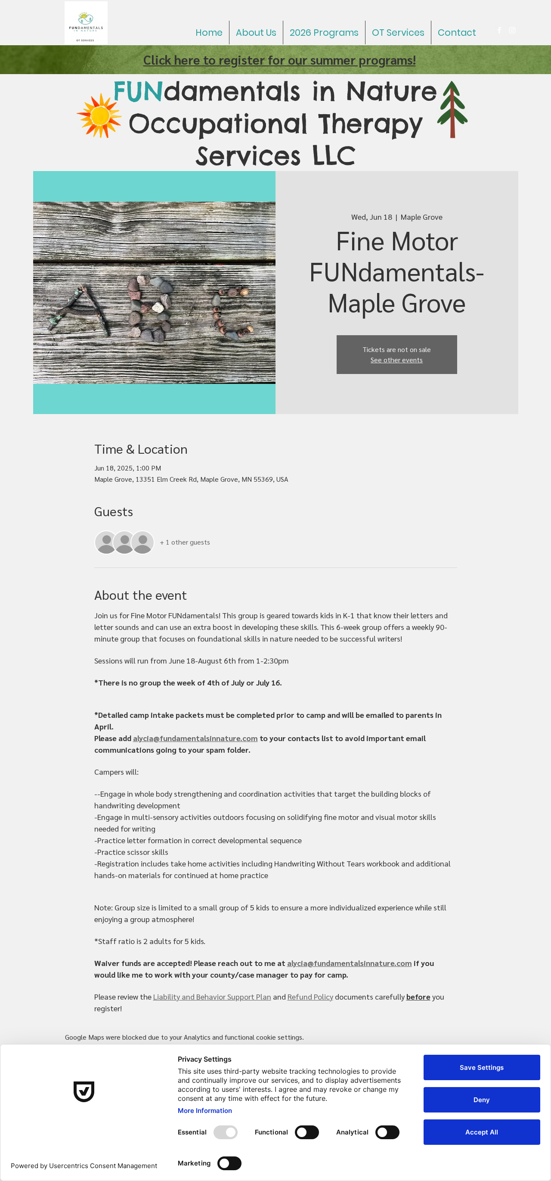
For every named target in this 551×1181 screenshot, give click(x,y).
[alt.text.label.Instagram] (512, 30)
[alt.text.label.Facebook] (499, 30)
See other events (397, 359)
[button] (324, 32)
